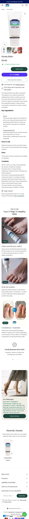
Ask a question (19, 196)
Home (3, 9)
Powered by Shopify (20, 512)
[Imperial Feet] (7, 5)
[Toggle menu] (2, 5)
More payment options (14, 80)
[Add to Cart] (11, 453)
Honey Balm (8, 458)
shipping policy (20, 84)
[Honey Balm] (8, 447)
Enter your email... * (8, 495)
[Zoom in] (14, 28)
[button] (13, 360)
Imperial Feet (11, 512)
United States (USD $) (14, 508)
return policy (7, 89)
